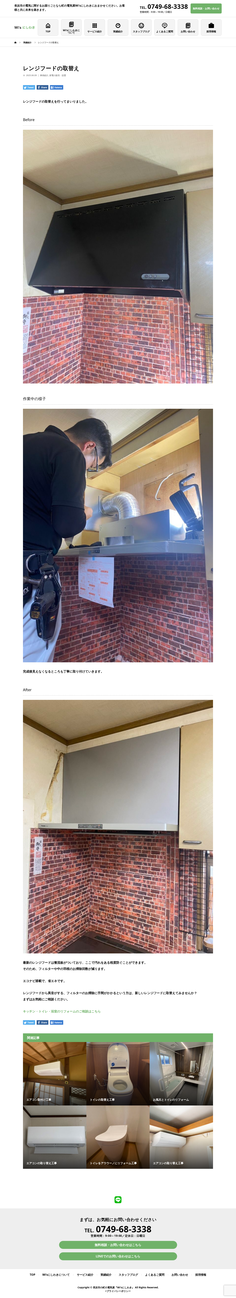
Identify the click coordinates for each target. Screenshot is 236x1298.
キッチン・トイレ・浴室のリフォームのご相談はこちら (62, 1011)
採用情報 (211, 31)
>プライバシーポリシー (118, 1291)
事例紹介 (44, 75)
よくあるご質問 (164, 31)
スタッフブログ (141, 31)
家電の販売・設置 (57, 75)
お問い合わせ (188, 31)
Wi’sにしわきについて (71, 31)
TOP (48, 31)
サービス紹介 (94, 31)
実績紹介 (118, 31)
